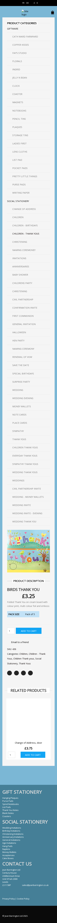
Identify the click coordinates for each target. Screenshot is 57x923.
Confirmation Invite (24, 307)
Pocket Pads (20, 168)
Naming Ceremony (23, 348)
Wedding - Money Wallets (28, 496)
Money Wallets (21, 406)
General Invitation (24, 324)
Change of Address (24, 208)
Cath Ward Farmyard (25, 36)
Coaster (17, 94)
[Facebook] (16, 673)
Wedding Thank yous (25, 472)
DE (27, 3)
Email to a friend (20, 642)
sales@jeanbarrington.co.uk (35, 885)
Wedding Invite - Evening (27, 513)
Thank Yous (25, 663)
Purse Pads (19, 184)
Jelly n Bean (19, 77)
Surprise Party (21, 381)
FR (23, 3)
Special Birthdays (23, 373)
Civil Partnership (22, 299)
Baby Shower (20, 274)
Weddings (18, 480)
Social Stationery (18, 201)
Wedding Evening (22, 398)
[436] (28, 550)
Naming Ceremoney (23, 250)
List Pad (17, 159)
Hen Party (18, 340)
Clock (16, 85)
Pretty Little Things (24, 176)
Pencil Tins (19, 118)
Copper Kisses (20, 44)
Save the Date (20, 365)
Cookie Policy (23, 898)
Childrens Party (22, 283)
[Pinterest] (23, 673)
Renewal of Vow (22, 356)
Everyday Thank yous (24, 455)
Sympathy (18, 431)
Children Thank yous (23, 658)
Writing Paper (20, 192)
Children (23, 653)
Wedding (17, 389)
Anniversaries (20, 266)
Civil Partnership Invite (26, 488)
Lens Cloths (19, 151)
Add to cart (29, 630)
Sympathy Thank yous (25, 464)
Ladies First (19, 143)
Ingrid (16, 69)
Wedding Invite (21, 505)
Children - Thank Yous (25, 233)
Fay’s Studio (19, 52)
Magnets (17, 102)
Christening (19, 241)
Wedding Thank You (24, 521)
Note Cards (19, 414)
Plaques (17, 127)
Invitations (19, 258)
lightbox (13, 566)
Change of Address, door (28, 742)
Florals (17, 61)
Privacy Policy (8, 898)
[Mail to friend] (30, 673)
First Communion (23, 315)
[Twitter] (9, 673)
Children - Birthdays (25, 225)
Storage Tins (20, 135)
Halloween (19, 332)
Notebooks (19, 110)
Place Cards (19, 422)
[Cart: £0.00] (53, 10)
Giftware (12, 28)
